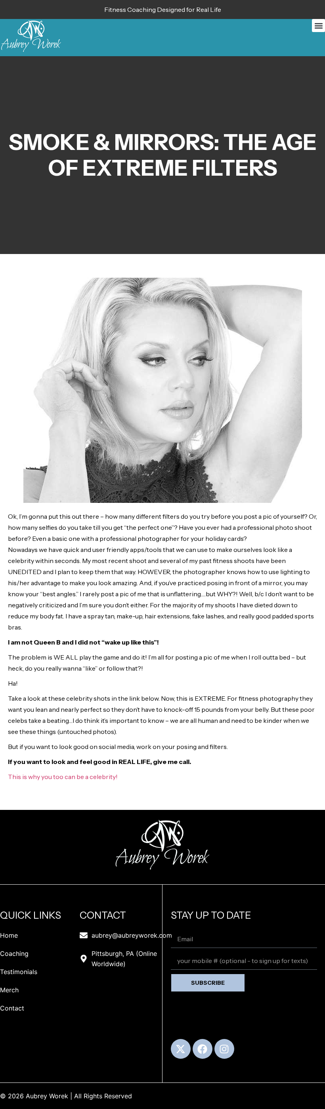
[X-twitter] (181, 1049)
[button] (318, 25)
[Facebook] (202, 1049)
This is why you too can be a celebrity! (63, 777)
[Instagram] (224, 1049)
